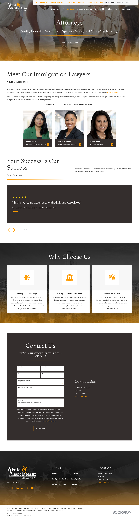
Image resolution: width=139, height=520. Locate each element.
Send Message (40, 428)
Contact (74, 484)
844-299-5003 (123, 2)
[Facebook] (8, 488)
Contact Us (126, 9)
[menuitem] (9, 516)
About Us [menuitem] (60, 9)
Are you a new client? (24, 381)
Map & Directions (81, 396)
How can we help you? (25, 388)
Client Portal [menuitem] (112, 9)
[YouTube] (32, 488)
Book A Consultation (95, 2)
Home (54, 473)
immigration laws (113, 92)
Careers (81, 2)
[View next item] (14, 230)
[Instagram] (27, 488)
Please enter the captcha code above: (29, 403)
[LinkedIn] (17, 488)
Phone (20, 374)
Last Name (45, 367)
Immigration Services (60, 479)
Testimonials (70, 2)
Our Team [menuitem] (70, 9)
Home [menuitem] (53, 9)
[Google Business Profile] (22, 488)
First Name (21, 367)
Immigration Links (56, 2)
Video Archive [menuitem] (100, 9)
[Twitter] (13, 488)
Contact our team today (69, 42)
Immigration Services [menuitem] (84, 9)
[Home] (17, 6)
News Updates (41, 2)
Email (43, 374)
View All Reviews (25, 230)
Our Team (74, 473)
